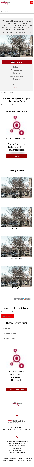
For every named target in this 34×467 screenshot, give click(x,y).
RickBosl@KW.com (19, 450)
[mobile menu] (31, 2)
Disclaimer (28, 429)
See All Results (7, 316)
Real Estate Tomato (25, 460)
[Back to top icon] (30, 463)
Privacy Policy (7, 429)
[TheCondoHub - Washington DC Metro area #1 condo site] (6, 2)
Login (4, 460)
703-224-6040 (17, 448)
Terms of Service (18, 429)
